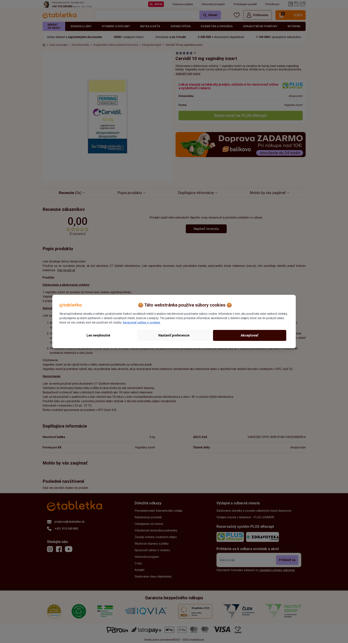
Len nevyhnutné (98, 335)
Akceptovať (249, 335)
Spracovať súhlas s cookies (141, 322)
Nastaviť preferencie (173, 335)
